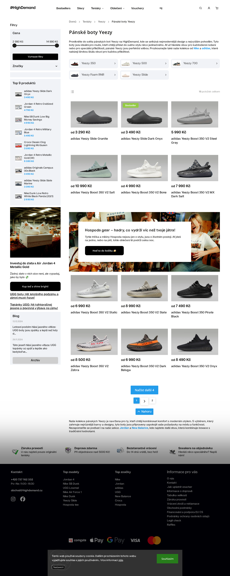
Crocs (118, 500)
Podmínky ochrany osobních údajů (188, 516)
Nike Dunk (69, 496)
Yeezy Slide (70, 500)
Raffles (171, 524)
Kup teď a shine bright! (35, 286)
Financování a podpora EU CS (185, 512)
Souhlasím (167, 558)
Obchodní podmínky (179, 508)
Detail (110, 133)
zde (121, 560)
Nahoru (146, 411)
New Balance (123, 496)
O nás (170, 478)
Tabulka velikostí (177, 495)
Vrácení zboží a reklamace (183, 503)
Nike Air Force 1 (72, 492)
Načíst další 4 (144, 390)
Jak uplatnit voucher (179, 487)
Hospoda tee (71, 504)
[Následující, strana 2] (144, 401)
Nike (117, 479)
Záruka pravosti (176, 499)
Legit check (174, 520)
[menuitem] (65, 8)
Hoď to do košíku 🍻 (104, 250)
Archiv (35, 360)
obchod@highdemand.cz (26, 490)
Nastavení (58, 567)
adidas (119, 488)
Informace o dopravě (179, 491)
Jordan (119, 483)
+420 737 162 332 (22, 479)
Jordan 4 (68, 479)
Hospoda (120, 504)
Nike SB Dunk (71, 483)
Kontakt (171, 482)
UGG (118, 492)
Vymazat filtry (35, 56)
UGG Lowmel (71, 488)
